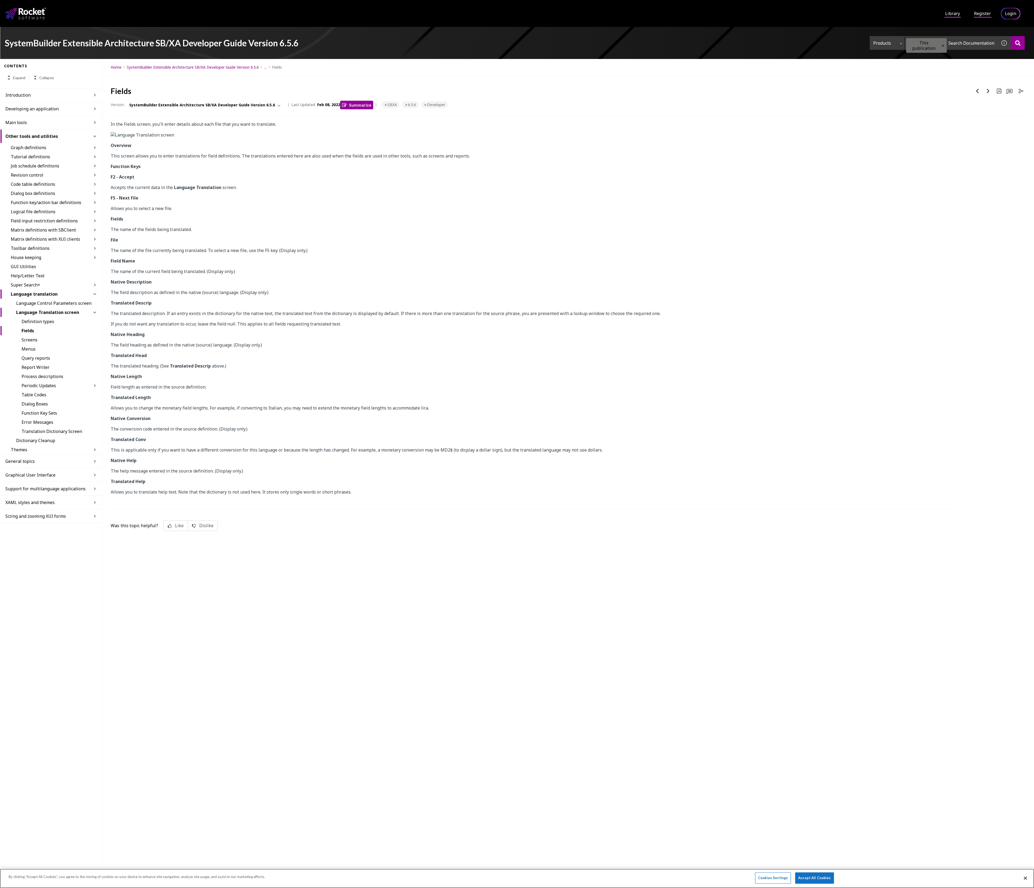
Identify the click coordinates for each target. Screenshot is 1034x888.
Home (116, 67)
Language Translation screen (47, 312)
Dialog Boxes (35, 404)
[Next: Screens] (988, 91)
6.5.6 (412, 104)
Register (982, 13)
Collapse (46, 77)
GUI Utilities (23, 267)
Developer (436, 104)
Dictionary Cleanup (35, 440)
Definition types (38, 321)
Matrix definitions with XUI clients (45, 239)
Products (882, 43)
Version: (117, 104)
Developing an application (32, 109)
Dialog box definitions (33, 193)
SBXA (392, 104)
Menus (29, 349)
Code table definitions (33, 184)
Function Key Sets (39, 413)
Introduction (18, 95)
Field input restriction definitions (44, 221)
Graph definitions (28, 148)
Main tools (16, 122)
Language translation (34, 294)
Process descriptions (42, 376)
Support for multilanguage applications (45, 489)
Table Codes (34, 395)
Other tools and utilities (31, 136)
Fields (28, 331)
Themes (19, 450)
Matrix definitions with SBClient (43, 230)
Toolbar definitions (30, 248)
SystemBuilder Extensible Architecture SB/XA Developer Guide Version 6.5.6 (193, 67)
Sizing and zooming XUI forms (35, 516)
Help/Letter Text (27, 276)
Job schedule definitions (35, 166)
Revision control (27, 175)
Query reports (36, 358)
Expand (19, 77)
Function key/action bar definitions (46, 202)
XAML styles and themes (30, 502)
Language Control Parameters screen (54, 303)
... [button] (265, 67)
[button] (943, 46)
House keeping (26, 257)
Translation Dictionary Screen (52, 431)
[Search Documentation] (1018, 43)
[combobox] (951, 43)
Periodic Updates (39, 386)
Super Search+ (25, 285)
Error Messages (37, 422)
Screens (29, 340)
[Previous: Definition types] (977, 91)
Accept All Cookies (814, 878)
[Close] (1025, 878)
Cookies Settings (773, 878)
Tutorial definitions (30, 157)
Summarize (360, 104)
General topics (20, 461)
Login (1010, 13)
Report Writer (36, 367)
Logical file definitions (33, 212)
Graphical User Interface (30, 475)
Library (952, 13)
